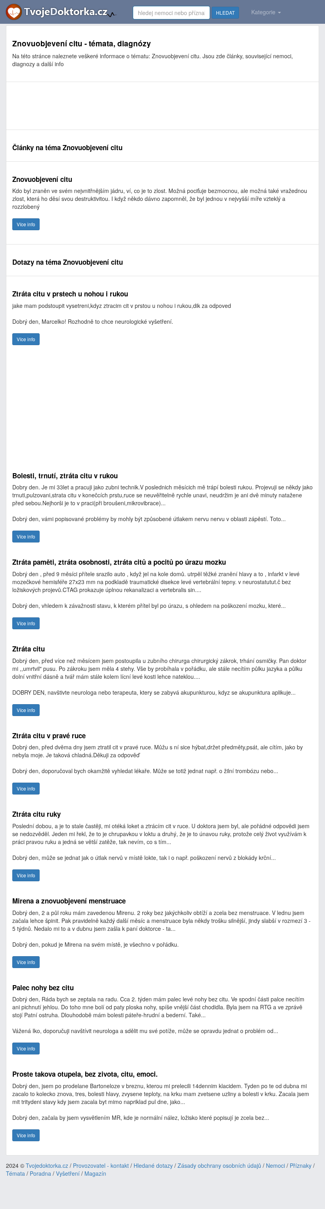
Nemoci (275, 1165)
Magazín (95, 1173)
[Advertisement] (156, 106)
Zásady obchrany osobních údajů (219, 1165)
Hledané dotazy (153, 1165)
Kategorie (264, 12)
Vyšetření (68, 1173)
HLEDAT (225, 12)
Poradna (40, 1173)
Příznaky (301, 1165)
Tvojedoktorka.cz (47, 1165)
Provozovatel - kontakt (101, 1165)
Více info (26, 224)
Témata (15, 1173)
